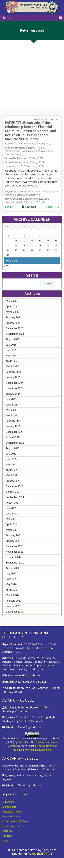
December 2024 (14, 382)
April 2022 (11, 470)
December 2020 (14, 546)
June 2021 (11, 513)
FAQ (4, 840)
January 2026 (13, 322)
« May (7, 266)
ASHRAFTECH (42, 854)
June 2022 (11, 459)
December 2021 (14, 486)
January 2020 (13, 606)
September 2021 (15, 497)
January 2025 (13, 377)
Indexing (7, 831)
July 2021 (11, 508)
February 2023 (13, 421)
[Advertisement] (32, 74)
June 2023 (11, 404)
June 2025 (11, 350)
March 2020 (12, 595)
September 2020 (15, 562)
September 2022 (15, 442)
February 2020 (13, 600)
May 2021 (11, 519)
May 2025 (11, 355)
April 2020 (11, 589)
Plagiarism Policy (11, 811)
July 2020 (11, 573)
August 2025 (13, 339)
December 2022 (14, 431)
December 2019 (14, 611)
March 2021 (12, 529)
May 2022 (11, 464)
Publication (8, 802)
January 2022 (13, 480)
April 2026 (11, 306)
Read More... (30, 185)
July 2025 (11, 344)
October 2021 (13, 491)
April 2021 (11, 524)
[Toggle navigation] (60, 17)
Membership (9, 806)
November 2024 (14, 388)
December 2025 (14, 328)
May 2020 (11, 584)
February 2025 (13, 371)
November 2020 (14, 551)
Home (6, 18)
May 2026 (11, 301)
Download (30, 206)
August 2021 (13, 502)
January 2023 (13, 426)
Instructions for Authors (15, 821)
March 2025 (12, 366)
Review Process (11, 816)
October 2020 (13, 557)
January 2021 (13, 540)
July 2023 (11, 399)
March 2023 (12, 415)
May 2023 (11, 410)
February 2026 (13, 317)
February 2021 (13, 535)
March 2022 (12, 475)
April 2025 (11, 361)
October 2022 (13, 437)
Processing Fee (11, 826)
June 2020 (11, 579)
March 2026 (12, 312)
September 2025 (15, 333)
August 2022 (13, 448)
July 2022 (11, 453)
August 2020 (13, 568)
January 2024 (13, 393)
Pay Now (7, 835)
